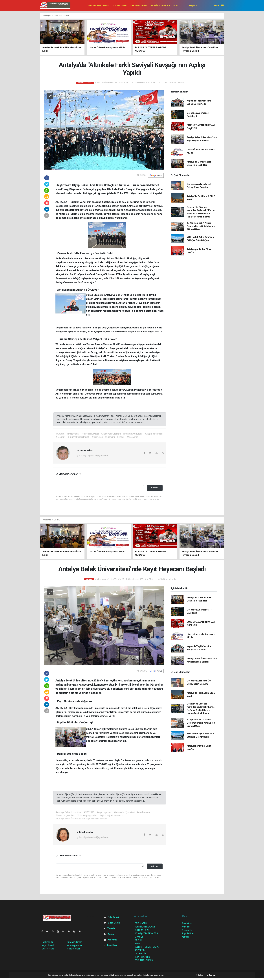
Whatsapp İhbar (74, 945)
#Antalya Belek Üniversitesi (68, 812)
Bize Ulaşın (112, 945)
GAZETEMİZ (140, 953)
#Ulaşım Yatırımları (153, 434)
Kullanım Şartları (74, 942)
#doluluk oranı (143, 812)
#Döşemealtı (73, 434)
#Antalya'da (132, 437)
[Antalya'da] (104, 129)
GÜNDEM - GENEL (138, 5)
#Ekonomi (110, 437)
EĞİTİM (57, 520)
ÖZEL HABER (94, 5)
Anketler (186, 926)
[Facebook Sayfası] (43, 931)
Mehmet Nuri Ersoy (114, 344)
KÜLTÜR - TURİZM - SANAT (147, 947)
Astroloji (185, 937)
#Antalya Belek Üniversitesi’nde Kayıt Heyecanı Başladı (81, 818)
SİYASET (139, 937)
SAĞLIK (138, 940)
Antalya (62, 289)
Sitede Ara (187, 923)
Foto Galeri (113, 917)
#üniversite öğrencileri (124, 812)
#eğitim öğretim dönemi (111, 815)
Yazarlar (111, 928)
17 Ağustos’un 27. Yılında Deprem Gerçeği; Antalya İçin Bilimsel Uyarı (201, 226)
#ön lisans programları (86, 815)
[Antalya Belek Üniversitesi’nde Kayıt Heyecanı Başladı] (104, 625)
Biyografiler (187, 930)
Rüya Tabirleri (188, 933)
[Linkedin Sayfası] (64, 931)
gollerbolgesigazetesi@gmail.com (92, 455)
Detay (200, 975)
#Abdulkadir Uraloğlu (111, 434)
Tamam (212, 975)
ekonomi (151, 213)
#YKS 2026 (89, 812)
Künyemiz (112, 939)
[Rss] (70, 931)
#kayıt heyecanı (104, 812)
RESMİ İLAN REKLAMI (115, 5)
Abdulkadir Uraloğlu (151, 209)
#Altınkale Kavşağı (90, 434)
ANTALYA (61, 201)
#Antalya (60, 434)
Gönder (154, 488)
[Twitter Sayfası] (48, 931)
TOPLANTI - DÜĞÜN (144, 960)
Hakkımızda (47, 942)
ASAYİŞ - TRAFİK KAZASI (164, 5)
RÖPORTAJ (140, 950)
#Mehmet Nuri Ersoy (132, 434)
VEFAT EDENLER (142, 957)
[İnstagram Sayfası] (54, 931)
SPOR (137, 943)
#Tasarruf (60, 437)
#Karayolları (97, 437)
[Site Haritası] (75, 931)
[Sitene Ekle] (81, 931)
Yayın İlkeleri (47, 945)
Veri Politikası (48, 948)
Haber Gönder (73, 948)
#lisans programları (65, 815)
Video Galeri (113, 923)
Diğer (192, 5)
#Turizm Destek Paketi (78, 437)
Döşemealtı (62, 206)
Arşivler (111, 934)
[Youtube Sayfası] (59, 931)
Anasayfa (47, 15)
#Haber (120, 437)
